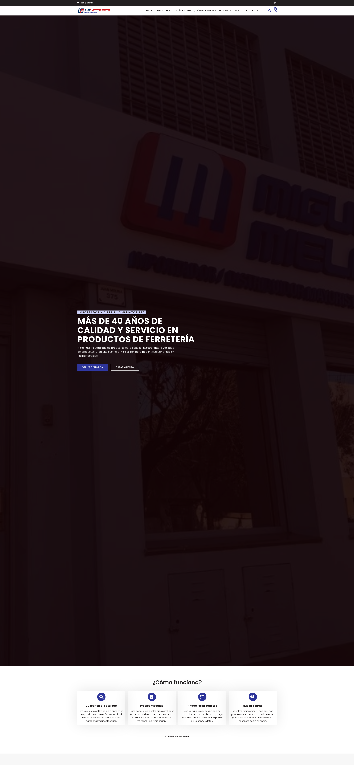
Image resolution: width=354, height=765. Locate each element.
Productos (163, 10)
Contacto (256, 10)
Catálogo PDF (182, 10)
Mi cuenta (241, 10)
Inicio (149, 10)
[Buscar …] (269, 10)
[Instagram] (275, 3)
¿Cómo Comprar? (205, 10)
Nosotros (225, 10)
